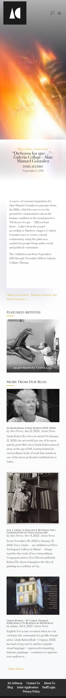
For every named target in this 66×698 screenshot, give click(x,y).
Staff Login (48, 687)
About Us (49, 683)
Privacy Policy (31, 691)
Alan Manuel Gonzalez (33, 368)
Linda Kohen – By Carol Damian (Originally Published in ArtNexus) (30, 622)
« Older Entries (15, 669)
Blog (20, 149)
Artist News (41, 149)
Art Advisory (15, 683)
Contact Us (33, 683)
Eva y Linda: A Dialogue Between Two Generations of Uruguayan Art (31, 531)
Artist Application (27, 687)
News (28, 149)
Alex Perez (16, 431)
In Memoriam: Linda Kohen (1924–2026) (31, 428)
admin (14, 626)
